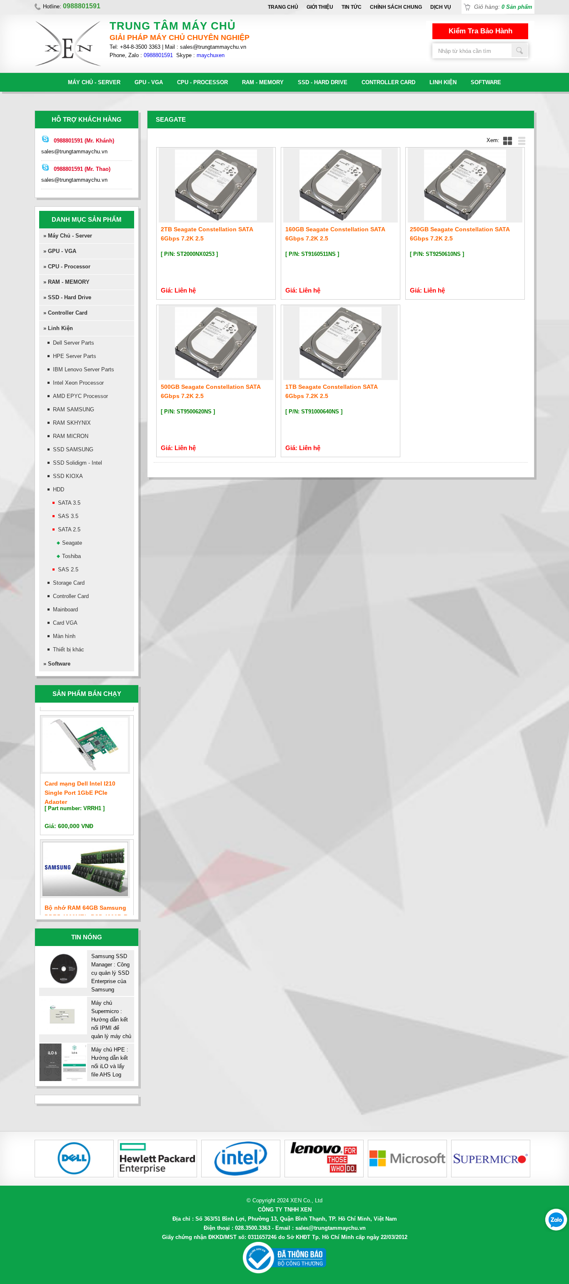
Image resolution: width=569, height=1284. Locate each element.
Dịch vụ (440, 7)
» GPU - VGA (59, 251)
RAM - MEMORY (263, 82)
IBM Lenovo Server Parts (83, 369)
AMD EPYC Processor (80, 396)
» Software (56, 664)
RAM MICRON (70, 436)
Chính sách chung (396, 7)
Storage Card (69, 583)
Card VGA (65, 623)
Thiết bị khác (68, 649)
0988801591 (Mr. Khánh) (84, 141)
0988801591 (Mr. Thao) (82, 169)
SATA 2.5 (69, 529)
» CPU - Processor (66, 266)
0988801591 (158, 55)
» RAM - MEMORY (66, 282)
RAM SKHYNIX (72, 423)
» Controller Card (65, 313)
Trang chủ (283, 7)
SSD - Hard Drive (322, 82)
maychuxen (211, 55)
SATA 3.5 (69, 503)
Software (486, 82)
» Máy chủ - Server (67, 236)
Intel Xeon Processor (78, 383)
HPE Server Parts (74, 356)
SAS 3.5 (68, 516)
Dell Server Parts (73, 343)
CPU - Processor (202, 82)
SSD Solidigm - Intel (77, 463)
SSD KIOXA (68, 476)
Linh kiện (443, 82)
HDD (58, 489)
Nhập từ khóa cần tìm (520, 50)
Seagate (72, 543)
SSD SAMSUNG (73, 449)
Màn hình (64, 636)
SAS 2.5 (68, 569)
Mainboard (65, 609)
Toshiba (71, 556)
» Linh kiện (58, 328)
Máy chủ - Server (94, 82)
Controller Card (388, 82)
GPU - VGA (149, 82)
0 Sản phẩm (517, 7)
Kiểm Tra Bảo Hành (480, 31)
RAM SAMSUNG (73, 409)
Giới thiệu (320, 7)
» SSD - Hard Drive (67, 297)
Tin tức (352, 7)
